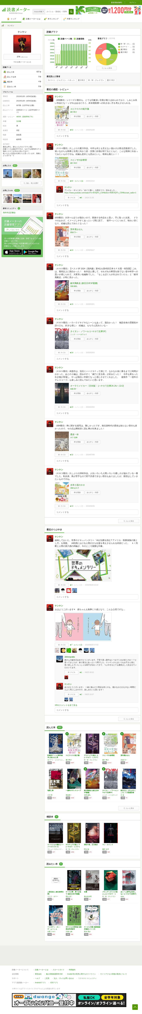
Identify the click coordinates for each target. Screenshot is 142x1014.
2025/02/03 (90, 352)
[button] (71, 11)
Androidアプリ (40, 982)
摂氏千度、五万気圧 (91, 844)
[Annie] (7, 202)
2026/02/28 (90, 130)
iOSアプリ (54, 982)
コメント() (78, 130)
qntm (122, 896)
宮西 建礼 (73, 286)
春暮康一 (69, 795)
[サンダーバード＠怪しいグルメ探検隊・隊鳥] (7, 177)
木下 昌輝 (73, 437)
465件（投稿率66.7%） (25, 117)
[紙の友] (17, 177)
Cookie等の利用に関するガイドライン (81, 974)
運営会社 (38, 974)
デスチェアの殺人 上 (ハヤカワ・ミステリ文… (91, 757)
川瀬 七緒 (69, 931)
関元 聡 (86, 849)
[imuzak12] (27, 177)
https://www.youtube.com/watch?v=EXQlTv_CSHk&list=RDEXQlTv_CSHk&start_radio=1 (100, 193)
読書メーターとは (41, 970)
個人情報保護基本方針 (54, 974)
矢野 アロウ (51, 931)
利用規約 (72, 970)
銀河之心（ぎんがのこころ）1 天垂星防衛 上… (128, 792)
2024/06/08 (90, 506)
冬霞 (85, 892)
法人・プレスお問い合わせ (64, 978)
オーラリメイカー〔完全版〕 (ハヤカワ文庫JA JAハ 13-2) (97, 386)
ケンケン (59, 96)
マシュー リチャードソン (55, 849)
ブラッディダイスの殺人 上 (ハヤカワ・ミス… (110, 894)
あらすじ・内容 (92, 116)
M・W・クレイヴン (96, 80)
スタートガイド (58, 970)
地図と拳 (50, 790)
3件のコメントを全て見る (66, 705)
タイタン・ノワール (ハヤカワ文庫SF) (88, 331)
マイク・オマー (52, 896)
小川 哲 (49, 795)
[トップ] (2, 26)
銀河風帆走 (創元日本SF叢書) (84, 283)
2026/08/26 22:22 (91, 585)
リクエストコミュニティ (87, 978)
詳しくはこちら (13, 229)
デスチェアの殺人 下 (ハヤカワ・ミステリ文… (73, 847)
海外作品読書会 (9, 213)
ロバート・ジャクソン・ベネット (61, 80)
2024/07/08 (90, 455)
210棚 (18, 121)
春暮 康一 (73, 389)
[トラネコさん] (36, 202)
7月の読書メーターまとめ (22, 62)
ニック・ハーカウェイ (78, 334)
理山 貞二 (69, 896)
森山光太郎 (88, 896)
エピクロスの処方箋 (79, 109)
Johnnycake (69, 657)
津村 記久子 (74, 488)
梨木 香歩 (87, 931)
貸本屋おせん (76, 229)
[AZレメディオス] (36, 177)
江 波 (122, 795)
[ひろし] (27, 202)
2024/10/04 (90, 407)
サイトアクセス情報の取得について (113, 974)
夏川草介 (81, 80)
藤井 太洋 (105, 849)
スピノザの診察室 (78, 160)
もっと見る (108, 68)
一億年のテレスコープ (73, 790)
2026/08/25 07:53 (91, 645)
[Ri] (17, 202)
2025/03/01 (90, 304)
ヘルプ (37, 978)
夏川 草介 (111, 80)
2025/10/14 (90, 181)
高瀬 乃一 (73, 232)
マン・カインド (107, 844)
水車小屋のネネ (77, 485)
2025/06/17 (90, 250)
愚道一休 (74, 434)
